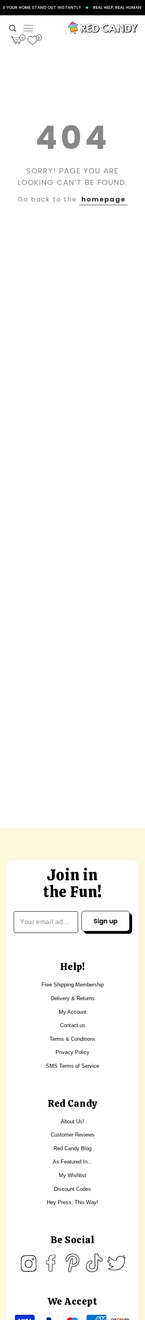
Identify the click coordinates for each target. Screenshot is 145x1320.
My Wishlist (72, 1175)
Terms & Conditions (72, 1039)
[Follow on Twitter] (116, 1263)
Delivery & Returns (73, 998)
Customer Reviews (73, 1135)
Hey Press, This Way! (72, 1202)
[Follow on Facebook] (50, 1263)
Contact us (72, 1025)
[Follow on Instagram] (28, 1263)
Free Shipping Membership (72, 985)
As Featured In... (72, 1162)
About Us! (72, 1121)
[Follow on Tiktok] (94, 1263)
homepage (103, 199)
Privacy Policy (72, 1052)
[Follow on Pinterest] (72, 1263)
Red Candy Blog (72, 1148)
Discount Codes (72, 1189)
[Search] (12, 28)
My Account (73, 1012)
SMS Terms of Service (72, 1066)
